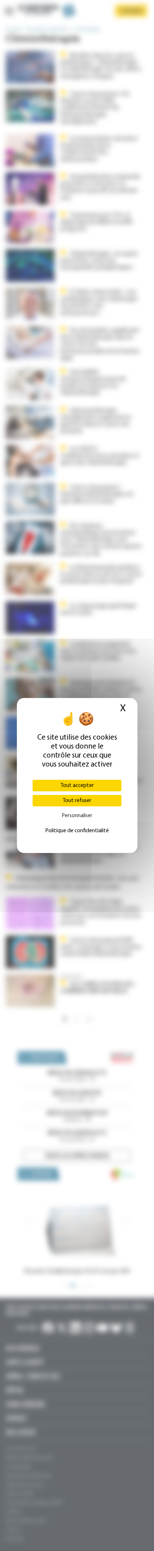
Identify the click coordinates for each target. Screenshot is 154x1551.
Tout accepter (77, 785)
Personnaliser (77, 816)
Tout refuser (77, 801)
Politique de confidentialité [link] (77, 831)
